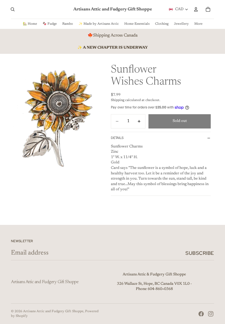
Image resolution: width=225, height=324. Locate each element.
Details (117, 138)
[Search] (13, 9)
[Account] (196, 9)
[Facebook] (201, 314)
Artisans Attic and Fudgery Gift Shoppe (53, 311)
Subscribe (199, 253)
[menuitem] (198, 24)
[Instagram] (210, 314)
